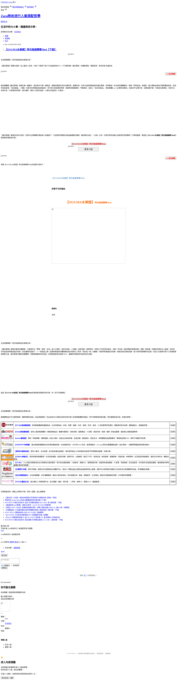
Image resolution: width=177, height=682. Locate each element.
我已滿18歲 (5, 678)
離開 (11, 678)
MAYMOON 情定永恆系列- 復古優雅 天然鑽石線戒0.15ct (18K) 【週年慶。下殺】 (34, 520)
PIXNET (73, 653)
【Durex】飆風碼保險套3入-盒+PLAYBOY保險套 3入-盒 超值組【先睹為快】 (33, 517)
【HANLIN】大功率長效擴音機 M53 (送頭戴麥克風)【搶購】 (27, 515)
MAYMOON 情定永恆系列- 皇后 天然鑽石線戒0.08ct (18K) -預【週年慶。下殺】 (33, 502)
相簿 (6, 36)
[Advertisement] (71, 109)
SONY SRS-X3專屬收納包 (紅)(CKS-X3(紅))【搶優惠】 (24, 512)
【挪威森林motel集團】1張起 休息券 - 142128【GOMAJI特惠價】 (28, 505)
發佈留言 (4, 568)
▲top (3, 551)
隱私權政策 (100, 653)
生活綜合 (17, 32)
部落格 (7, 38)
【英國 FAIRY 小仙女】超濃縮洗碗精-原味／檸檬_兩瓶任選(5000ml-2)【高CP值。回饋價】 (37, 507)
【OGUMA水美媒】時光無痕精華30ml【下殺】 (31, 49)
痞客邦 (12, 542)
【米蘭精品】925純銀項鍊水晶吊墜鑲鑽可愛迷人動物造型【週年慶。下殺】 (32, 510)
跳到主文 (4, 22)
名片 (6, 41)
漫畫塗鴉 (17, 548)
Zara (2, 530)
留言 (16, 542)
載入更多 (4, 555)
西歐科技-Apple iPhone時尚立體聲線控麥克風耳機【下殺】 (26, 500)
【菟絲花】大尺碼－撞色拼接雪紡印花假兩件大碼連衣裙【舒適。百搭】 (31, 498)
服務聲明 (108, 653)
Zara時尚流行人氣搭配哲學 (20, 16)
